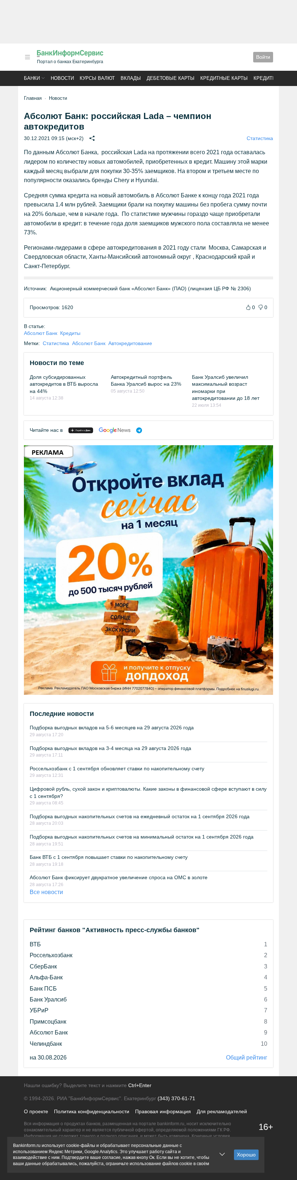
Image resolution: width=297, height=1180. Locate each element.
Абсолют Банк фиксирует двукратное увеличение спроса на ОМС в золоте (119, 877)
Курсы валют (97, 78)
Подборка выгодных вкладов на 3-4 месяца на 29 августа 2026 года (110, 748)
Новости (62, 78)
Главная (33, 98)
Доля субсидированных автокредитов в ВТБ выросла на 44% (64, 384)
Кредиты (265, 78)
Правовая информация (163, 1111)
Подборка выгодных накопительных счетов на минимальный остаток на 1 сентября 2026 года (142, 837)
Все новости (46, 892)
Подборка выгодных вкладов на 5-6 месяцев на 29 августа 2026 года (112, 727)
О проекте (36, 1111)
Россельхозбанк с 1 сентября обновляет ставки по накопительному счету (117, 768)
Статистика (260, 138)
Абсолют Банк (40, 333)
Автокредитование (130, 343)
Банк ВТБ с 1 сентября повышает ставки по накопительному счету (109, 857)
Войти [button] (263, 57)
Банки (32, 78)
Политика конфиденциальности (91, 1111)
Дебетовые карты (170, 78)
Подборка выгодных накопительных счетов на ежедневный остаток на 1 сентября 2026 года (140, 816)
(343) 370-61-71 (176, 1098)
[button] (27, 57)
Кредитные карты (224, 78)
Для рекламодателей (222, 1111)
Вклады (131, 78)
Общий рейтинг (246, 1057)
